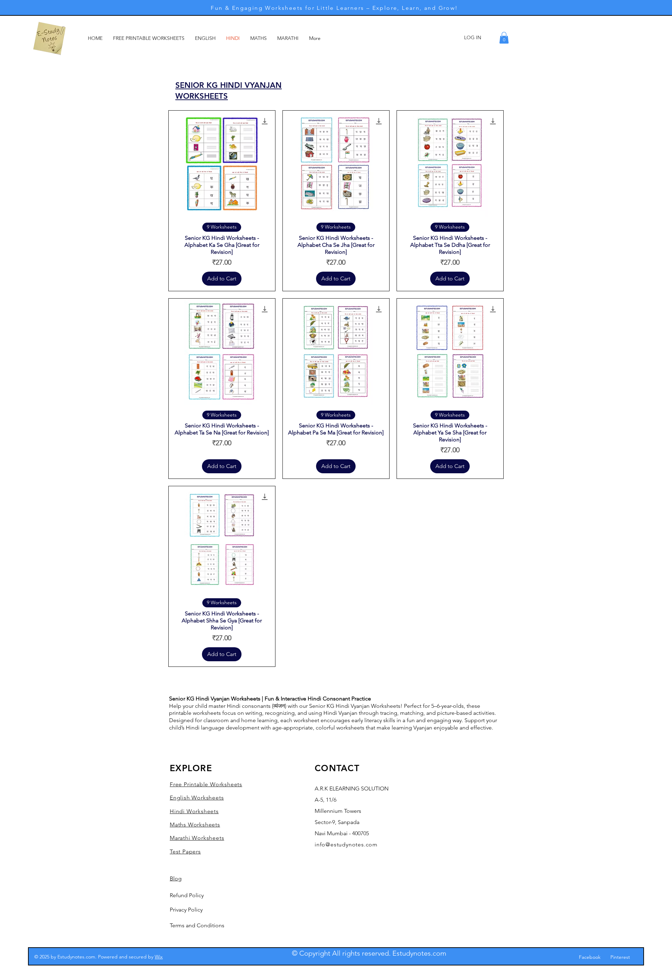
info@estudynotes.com (346, 844)
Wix (159, 957)
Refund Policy (187, 895)
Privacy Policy (186, 909)
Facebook (590, 957)
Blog (176, 878)
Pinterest (620, 957)
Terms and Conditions (197, 925)
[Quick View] (222, 164)
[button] (504, 37)
